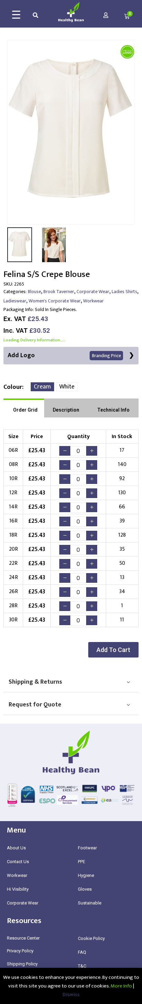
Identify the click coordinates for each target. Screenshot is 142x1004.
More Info (121, 986)
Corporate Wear (93, 292)
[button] (113, 650)
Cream (42, 386)
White (66, 386)
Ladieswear (14, 301)
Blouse (34, 292)
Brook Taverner (58, 292)
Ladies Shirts (124, 292)
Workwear (93, 301)
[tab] (23, 408)
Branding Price (106, 356)
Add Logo (64, 355)
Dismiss (71, 994)
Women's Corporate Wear (55, 301)
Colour (12, 387)
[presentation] (12, 132)
